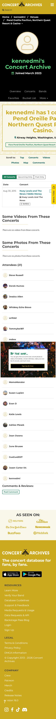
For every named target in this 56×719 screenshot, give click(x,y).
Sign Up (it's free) (27, 366)
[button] (26, 353)
